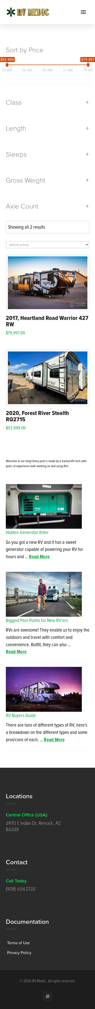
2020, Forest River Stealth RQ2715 (37, 416)
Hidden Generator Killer (27, 532)
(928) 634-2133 (20, 889)
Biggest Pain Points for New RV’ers (37, 620)
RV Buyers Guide (21, 715)
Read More (39, 556)
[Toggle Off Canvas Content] (83, 12)
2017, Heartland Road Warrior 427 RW (47, 321)
